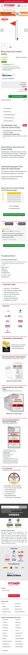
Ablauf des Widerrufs (19, 611)
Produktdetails (7, 108)
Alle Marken (5, 650)
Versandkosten (5, 609)
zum (5, 590)
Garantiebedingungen (9, 114)
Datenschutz (18, 603)
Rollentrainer (18, 636)
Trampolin (17, 625)
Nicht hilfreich (13, 239)
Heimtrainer (5, 636)
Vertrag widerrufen (14, 595)
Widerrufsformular (6, 611)
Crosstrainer (5, 619)
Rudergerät (18, 622)
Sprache (21, 223)
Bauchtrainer (18, 641)
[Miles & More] (14, 574)
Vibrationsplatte (19, 646)
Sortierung (8, 223)
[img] (14, 74)
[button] (4, 46)
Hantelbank (18, 627)
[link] (8, 311)
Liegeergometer (19, 633)
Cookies (4, 606)
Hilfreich (5, 239)
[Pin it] (25, 125)
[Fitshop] (9, 5)
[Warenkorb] (26, 6)
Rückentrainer (6, 644)
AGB (3, 603)
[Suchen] (22, 6)
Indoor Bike (5, 630)
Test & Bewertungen (9, 117)
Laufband (5, 622)
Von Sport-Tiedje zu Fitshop (7, 530)
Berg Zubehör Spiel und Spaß (9, 10)
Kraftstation (5, 625)
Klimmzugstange (19, 644)
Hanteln (17, 630)
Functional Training (7, 641)
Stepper (4, 638)
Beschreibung (7, 111)
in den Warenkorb (17, 96)
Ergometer (17, 619)
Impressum (17, 606)
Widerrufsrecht (18, 609)
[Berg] (4, 19)
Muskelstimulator (7, 646)
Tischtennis (5, 627)
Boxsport (5, 633)
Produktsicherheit (8, 121)
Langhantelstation (19, 638)
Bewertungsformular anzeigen (14, 214)
